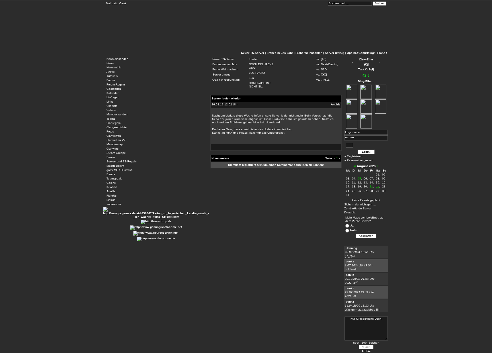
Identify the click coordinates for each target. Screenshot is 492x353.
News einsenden (117, 58)
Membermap (114, 144)
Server (110, 157)
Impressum (113, 204)
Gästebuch (113, 88)
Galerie (111, 182)
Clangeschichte (116, 127)
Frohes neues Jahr (280, 52)
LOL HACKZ (257, 72)
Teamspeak (114, 178)
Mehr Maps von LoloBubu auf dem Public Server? (364, 219)
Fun (251, 77)
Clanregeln (113, 123)
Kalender (112, 93)
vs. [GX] (321, 74)
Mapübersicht (115, 165)
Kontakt (111, 187)
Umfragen (112, 97)
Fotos (110, 131)
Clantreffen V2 (116, 140)
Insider (253, 59)
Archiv (366, 351)
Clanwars (112, 148)
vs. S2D (321, 69)
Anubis (336, 104)
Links (109, 101)
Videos (111, 110)
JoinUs (110, 191)
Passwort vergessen (360, 160)
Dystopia (350, 212)
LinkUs (110, 199)
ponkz (350, 261)
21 (371, 186)
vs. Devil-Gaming (327, 64)
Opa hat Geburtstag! (361, 52)
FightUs (111, 195)
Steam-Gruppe (116, 152)
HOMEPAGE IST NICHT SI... (260, 84)
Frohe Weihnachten (309, 52)
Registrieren (354, 156)
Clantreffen (113, 135)
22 (377, 186)
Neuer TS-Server (252, 52)
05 (359, 178)
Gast (122, 3)
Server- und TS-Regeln (121, 161)
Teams (110, 118)
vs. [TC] (321, 59)
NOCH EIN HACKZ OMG (261, 66)
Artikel (110, 71)
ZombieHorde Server (357, 208)
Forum (110, 80)
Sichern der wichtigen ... (360, 204)
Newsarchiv (113, 67)
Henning (351, 248)
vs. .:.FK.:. (323, 79)
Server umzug (334, 52)
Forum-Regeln (115, 84)
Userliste (112, 105)
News (110, 63)
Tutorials (112, 75)
